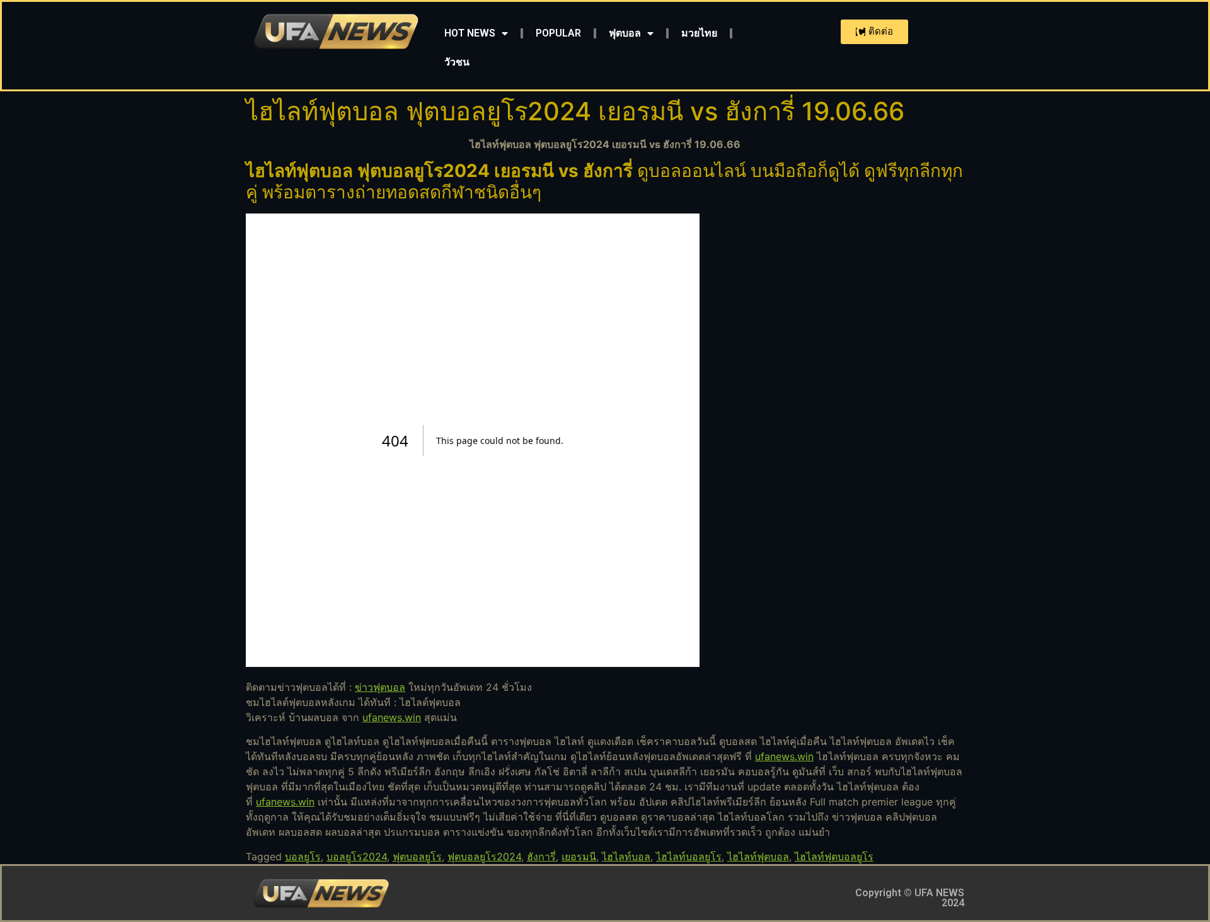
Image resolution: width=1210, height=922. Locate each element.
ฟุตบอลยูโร (417, 856)
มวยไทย (699, 33)
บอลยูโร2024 (356, 856)
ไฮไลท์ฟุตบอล (758, 856)
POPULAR (558, 33)
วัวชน (457, 62)
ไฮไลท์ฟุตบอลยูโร (834, 856)
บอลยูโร (303, 856)
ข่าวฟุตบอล (380, 687)
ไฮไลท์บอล (626, 856)
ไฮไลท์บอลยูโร (689, 856)
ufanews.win (391, 717)
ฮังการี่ (541, 856)
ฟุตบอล (625, 33)
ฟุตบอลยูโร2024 (484, 856)
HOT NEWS (469, 33)
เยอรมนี (579, 856)
